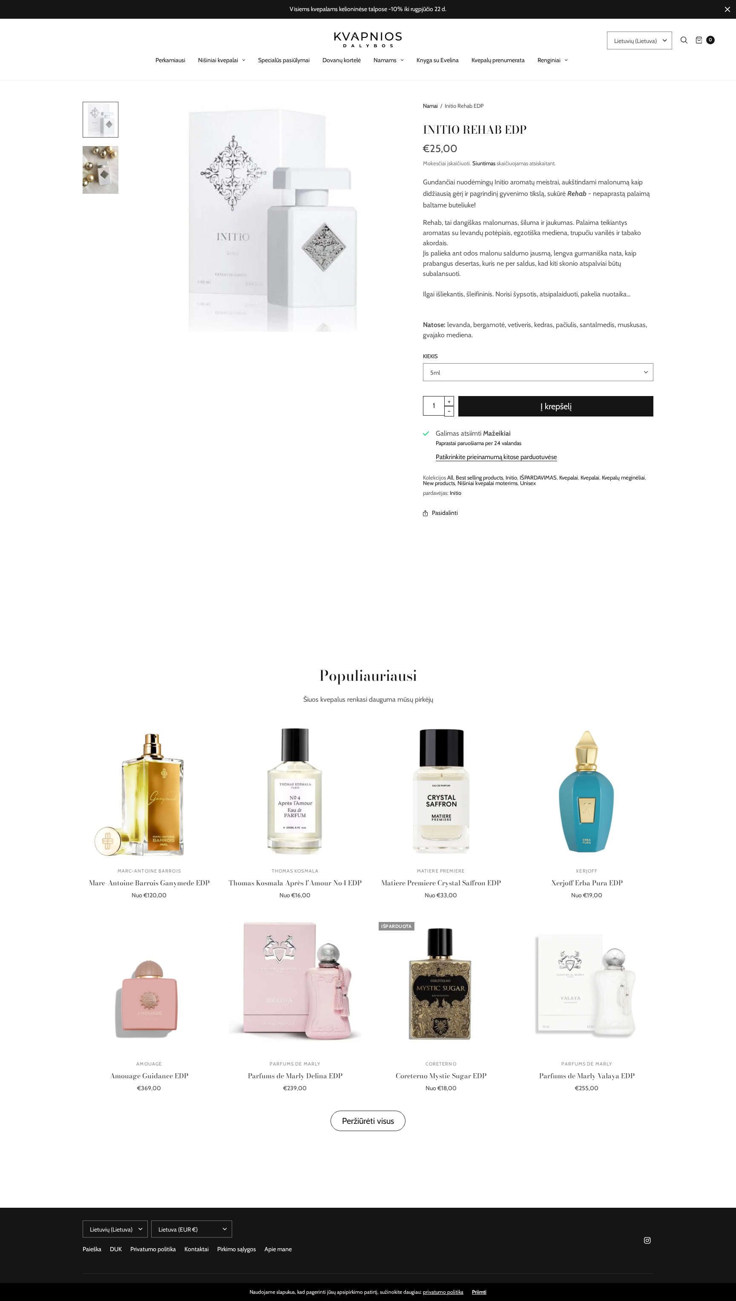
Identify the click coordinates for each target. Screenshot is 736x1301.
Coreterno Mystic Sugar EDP (441, 1076)
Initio (511, 477)
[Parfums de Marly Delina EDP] (295, 984)
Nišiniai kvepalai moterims (487, 483)
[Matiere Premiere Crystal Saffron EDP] (441, 791)
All (450, 477)
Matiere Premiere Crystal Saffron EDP (441, 883)
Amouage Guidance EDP (149, 1076)
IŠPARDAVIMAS (538, 477)
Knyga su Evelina (438, 60)
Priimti (479, 1292)
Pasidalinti (445, 513)
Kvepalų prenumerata (498, 60)
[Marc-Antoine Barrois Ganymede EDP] (149, 791)
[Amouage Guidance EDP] (149, 984)
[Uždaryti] (727, 9)
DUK (116, 1249)
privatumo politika (443, 1292)
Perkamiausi (170, 60)
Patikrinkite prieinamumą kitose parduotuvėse (496, 457)
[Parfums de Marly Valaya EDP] (587, 984)
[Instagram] (647, 1240)
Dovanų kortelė (341, 60)
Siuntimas (483, 163)
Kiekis (430, 356)
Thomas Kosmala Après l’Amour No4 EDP (295, 883)
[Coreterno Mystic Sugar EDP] (441, 984)
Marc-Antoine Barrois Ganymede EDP (149, 883)
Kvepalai (568, 477)
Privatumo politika (153, 1249)
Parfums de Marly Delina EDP (295, 1076)
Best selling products (479, 477)
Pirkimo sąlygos (236, 1249)
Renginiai (549, 60)
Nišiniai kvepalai (218, 60)
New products (439, 483)
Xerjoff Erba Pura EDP (587, 883)
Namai (430, 105)
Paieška (92, 1249)
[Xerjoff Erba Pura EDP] (587, 791)
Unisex (528, 483)
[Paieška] (684, 40)
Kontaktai (196, 1249)
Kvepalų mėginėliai (623, 477)
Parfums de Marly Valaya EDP (587, 1076)
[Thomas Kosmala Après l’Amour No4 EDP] (295, 791)
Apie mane (278, 1249)
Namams (385, 60)
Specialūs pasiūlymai (284, 60)
